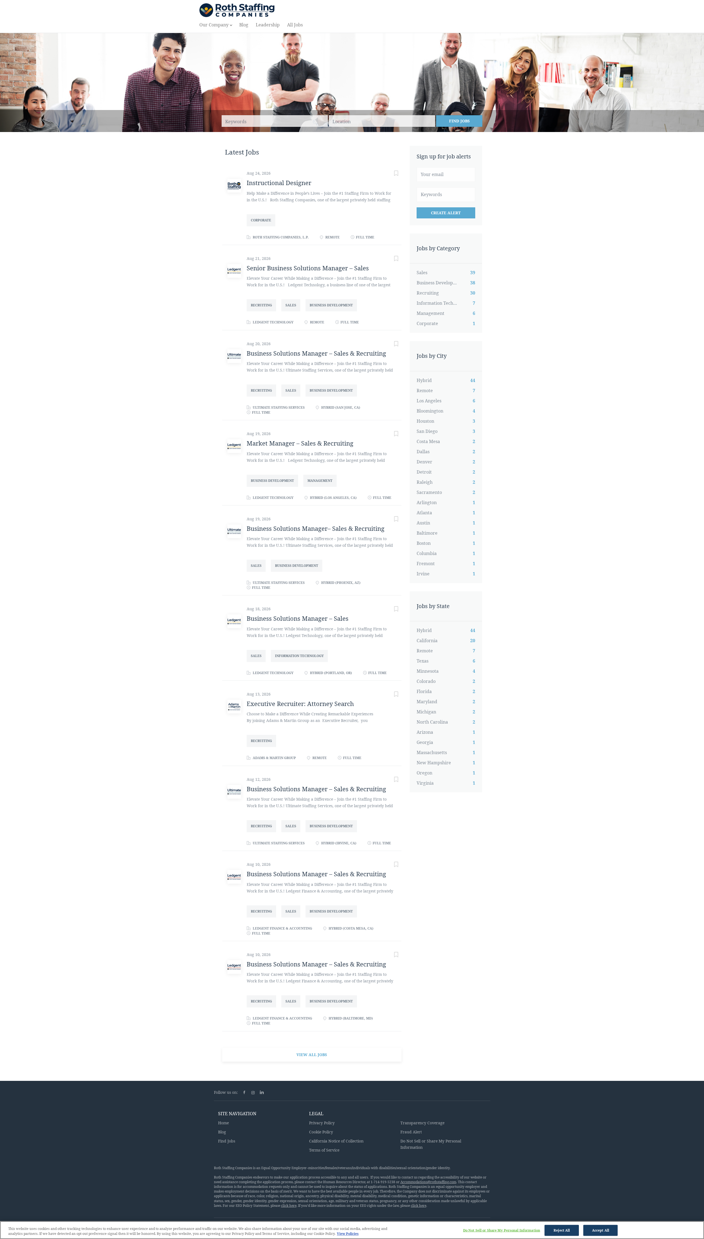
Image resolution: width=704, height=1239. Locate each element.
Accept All (600, 1230)
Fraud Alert (411, 1131)
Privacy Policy (322, 1122)
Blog (222, 1131)
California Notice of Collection (336, 1141)
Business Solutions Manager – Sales (297, 618)
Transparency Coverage (422, 1122)
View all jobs (311, 1054)
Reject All (562, 1230)
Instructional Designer (279, 182)
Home (223, 1122)
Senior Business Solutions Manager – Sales (308, 268)
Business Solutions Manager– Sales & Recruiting (315, 528)
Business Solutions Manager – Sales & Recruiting (316, 353)
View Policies (348, 1233)
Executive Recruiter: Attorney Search (300, 703)
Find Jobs (459, 120)
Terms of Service (324, 1150)
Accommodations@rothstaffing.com (428, 1182)
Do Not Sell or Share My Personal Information (501, 1230)
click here (288, 1205)
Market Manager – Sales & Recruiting (300, 443)
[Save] (390, 174)
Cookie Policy (321, 1131)
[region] (352, 1230)
